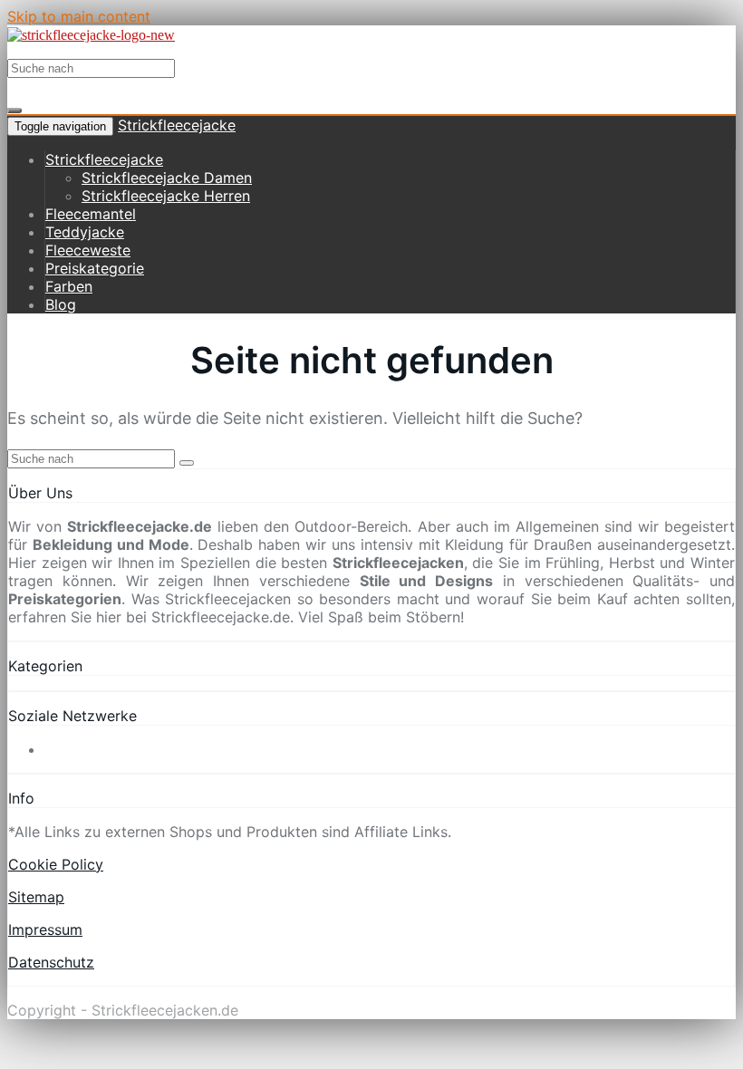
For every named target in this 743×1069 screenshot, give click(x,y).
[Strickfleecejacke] (91, 35)
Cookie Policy (55, 864)
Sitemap (36, 897)
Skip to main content (78, 16)
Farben (68, 286)
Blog (60, 304)
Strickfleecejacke (177, 125)
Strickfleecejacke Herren (166, 196)
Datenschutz (51, 962)
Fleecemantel (90, 214)
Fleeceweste (87, 250)
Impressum (45, 929)
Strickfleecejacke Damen (167, 178)
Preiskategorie (94, 268)
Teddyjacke (84, 232)
